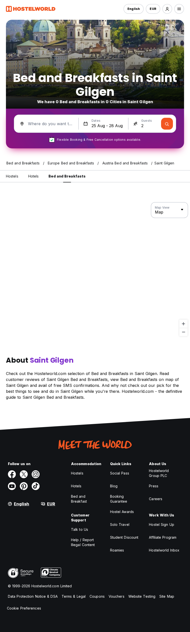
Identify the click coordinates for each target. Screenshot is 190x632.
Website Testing (142, 596)
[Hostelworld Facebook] (12, 474)
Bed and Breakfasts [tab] (67, 176)
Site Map (166, 596)
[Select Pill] (167, 9)
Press (153, 486)
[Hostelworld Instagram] (36, 474)
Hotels (76, 486)
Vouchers (116, 596)
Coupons (97, 596)
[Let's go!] (167, 124)
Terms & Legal (74, 596)
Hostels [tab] (12, 176)
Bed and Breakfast (79, 498)
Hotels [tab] (33, 176)
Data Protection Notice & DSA (33, 596)
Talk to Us (79, 529)
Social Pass (119, 473)
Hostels (77, 473)
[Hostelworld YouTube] (12, 486)
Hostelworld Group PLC (159, 473)
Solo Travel (119, 524)
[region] (95, 269)
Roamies (117, 550)
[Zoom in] (183, 324)
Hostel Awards (122, 512)
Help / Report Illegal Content (83, 542)
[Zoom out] (183, 332)
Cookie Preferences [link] (24, 608)
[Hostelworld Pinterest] (24, 486)
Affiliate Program (162, 537)
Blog (114, 486)
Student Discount (124, 537)
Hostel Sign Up (161, 524)
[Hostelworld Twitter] (24, 474)
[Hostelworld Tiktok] (36, 486)
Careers (155, 499)
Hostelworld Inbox (164, 550)
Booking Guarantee (118, 498)
